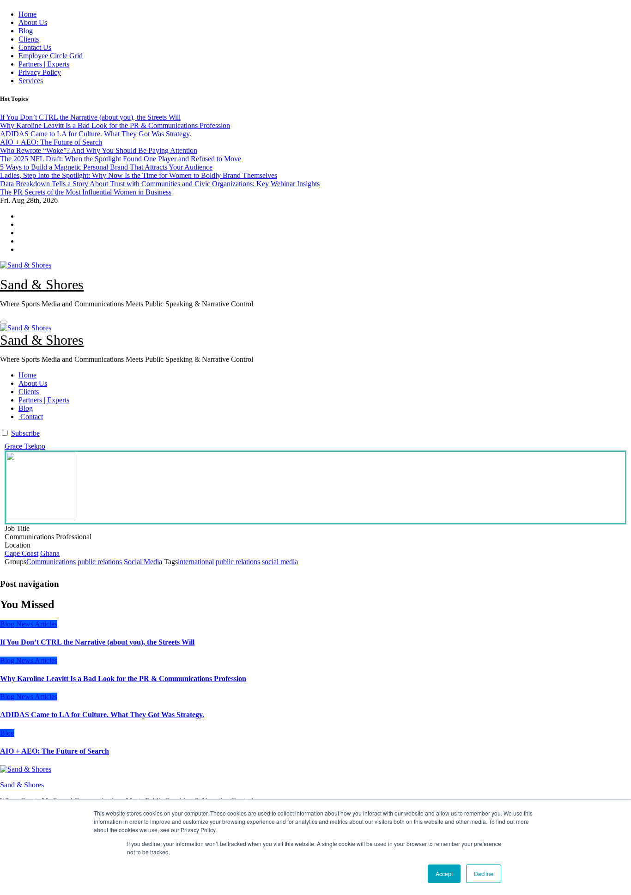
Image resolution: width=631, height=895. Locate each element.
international (196, 562)
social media (280, 562)
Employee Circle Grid (50, 56)
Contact (30, 416)
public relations (100, 562)
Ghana (50, 553)
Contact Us (34, 47)
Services (30, 81)
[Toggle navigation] (3, 322)
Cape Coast (21, 553)
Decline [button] (483, 873)
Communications (51, 562)
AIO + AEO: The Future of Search (54, 751)
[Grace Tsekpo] (315, 487)
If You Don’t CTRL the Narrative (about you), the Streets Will (97, 642)
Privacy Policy (39, 72)
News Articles (36, 624)
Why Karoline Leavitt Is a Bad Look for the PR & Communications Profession (123, 678)
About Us (32, 22)
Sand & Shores (42, 284)
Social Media (143, 562)
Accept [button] (444, 873)
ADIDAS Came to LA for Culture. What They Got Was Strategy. (102, 714)
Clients (28, 39)
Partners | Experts (43, 64)
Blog (25, 31)
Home (27, 14)
